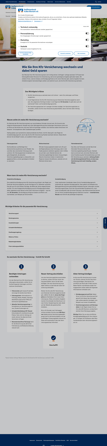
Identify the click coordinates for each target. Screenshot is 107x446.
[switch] (87, 33)
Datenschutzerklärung (24, 21)
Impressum (37, 21)
